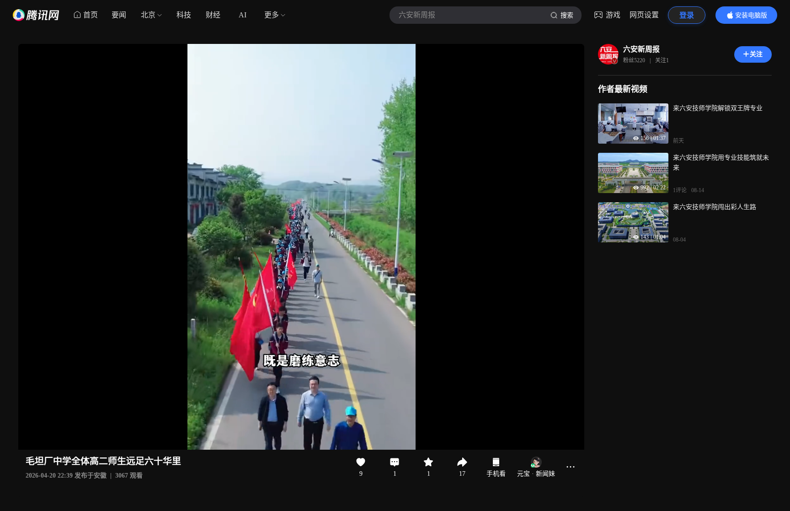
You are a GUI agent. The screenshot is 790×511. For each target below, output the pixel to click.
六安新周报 (641, 49)
